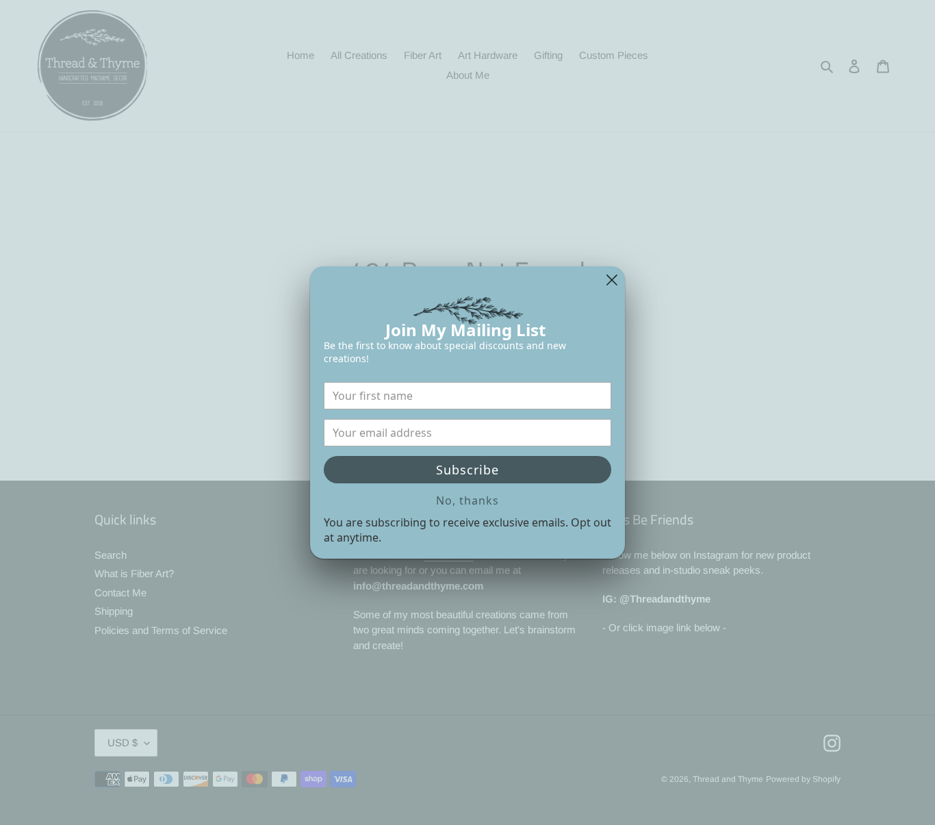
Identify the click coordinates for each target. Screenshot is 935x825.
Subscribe (467, 469)
